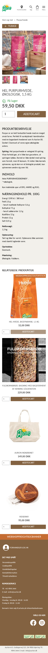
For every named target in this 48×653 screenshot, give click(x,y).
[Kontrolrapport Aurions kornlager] (29, 637)
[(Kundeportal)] (15, 547)
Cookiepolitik (7, 566)
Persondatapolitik (8, 563)
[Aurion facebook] (33, 623)
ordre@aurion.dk (14, 592)
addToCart (31, 114)
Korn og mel (7, 20)
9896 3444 (15, 651)
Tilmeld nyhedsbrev (9, 576)
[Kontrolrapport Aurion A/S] (40, 637)
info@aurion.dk (31, 651)
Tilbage (12, 26)
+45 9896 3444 (10, 589)
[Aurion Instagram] (42, 623)
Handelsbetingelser (9, 569)
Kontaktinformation (9, 573)
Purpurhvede (22, 20)
